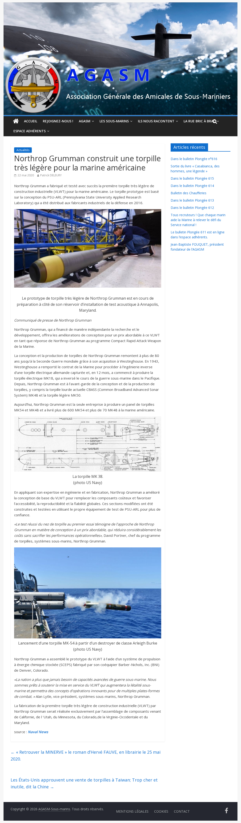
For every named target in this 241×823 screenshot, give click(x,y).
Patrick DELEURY (51, 175)
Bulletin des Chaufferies (188, 193)
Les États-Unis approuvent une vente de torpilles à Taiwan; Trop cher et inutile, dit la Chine (84, 783)
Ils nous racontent (156, 121)
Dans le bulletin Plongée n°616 (194, 159)
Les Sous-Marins (114, 121)
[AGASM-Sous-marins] (120, 5)
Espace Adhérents (29, 131)
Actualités (22, 150)
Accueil (30, 121)
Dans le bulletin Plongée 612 (192, 207)
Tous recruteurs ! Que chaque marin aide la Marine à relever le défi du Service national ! (198, 220)
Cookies (161, 811)
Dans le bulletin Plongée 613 (192, 200)
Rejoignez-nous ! (58, 121)
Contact (182, 811)
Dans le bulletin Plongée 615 (192, 178)
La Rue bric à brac (199, 121)
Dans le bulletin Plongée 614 (192, 185)
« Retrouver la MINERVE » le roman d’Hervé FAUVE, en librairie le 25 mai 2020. (86, 755)
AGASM (84, 121)
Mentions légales (132, 811)
